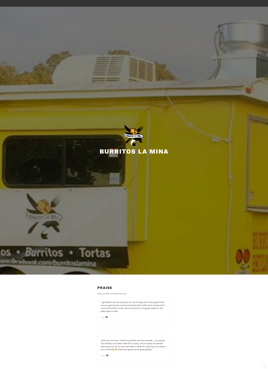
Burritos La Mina (134, 151)
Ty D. (104, 317)
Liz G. (104, 355)
